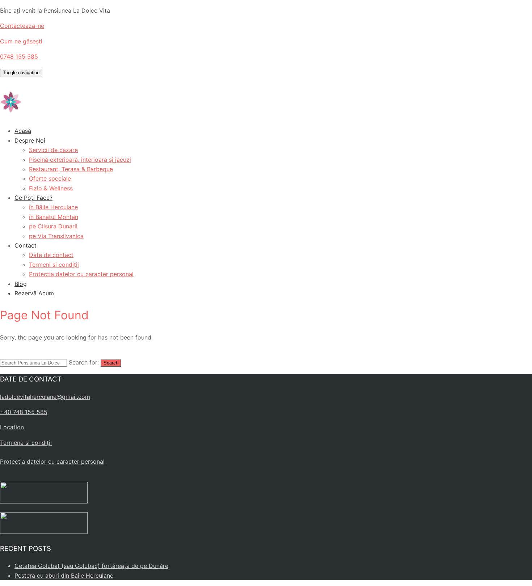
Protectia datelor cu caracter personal (81, 274)
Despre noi (29, 140)
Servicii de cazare (53, 149)
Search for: (84, 362)
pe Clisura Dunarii (53, 226)
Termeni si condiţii (54, 264)
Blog (20, 283)
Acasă (22, 130)
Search (111, 363)
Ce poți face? (33, 197)
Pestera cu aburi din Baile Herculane (63, 575)
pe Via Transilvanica (56, 236)
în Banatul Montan (53, 216)
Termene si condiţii (26, 442)
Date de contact (51, 254)
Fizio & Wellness (51, 188)
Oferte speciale (50, 178)
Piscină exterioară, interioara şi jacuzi (80, 159)
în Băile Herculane (53, 207)
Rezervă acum (34, 293)
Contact (25, 245)
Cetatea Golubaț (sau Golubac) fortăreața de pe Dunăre (91, 565)
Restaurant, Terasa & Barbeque (71, 169)
